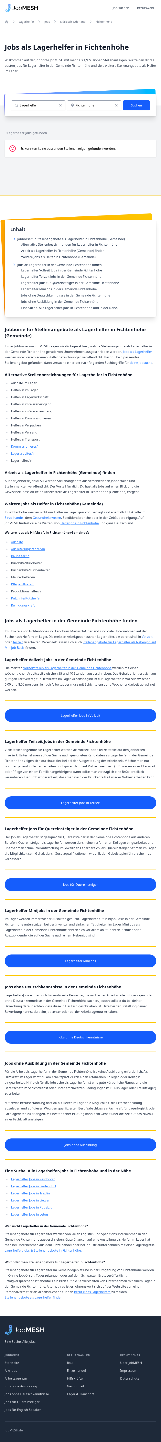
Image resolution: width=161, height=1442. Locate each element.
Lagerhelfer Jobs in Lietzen (30, 1200)
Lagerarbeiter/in (23, 453)
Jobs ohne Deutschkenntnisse (81, 1037)
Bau (70, 1363)
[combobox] (94, 105)
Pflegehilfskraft (22, 584)
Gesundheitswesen (47, 518)
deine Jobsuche (141, 362)
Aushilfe (17, 542)
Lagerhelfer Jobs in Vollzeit (80, 715)
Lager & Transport (80, 1394)
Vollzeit (147, 636)
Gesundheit (75, 1386)
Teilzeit (18, 642)
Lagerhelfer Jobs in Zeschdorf (33, 1179)
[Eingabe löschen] (60, 105)
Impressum (128, 1370)
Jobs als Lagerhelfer (137, 352)
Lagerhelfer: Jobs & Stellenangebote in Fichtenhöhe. (43, 1250)
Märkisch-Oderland (73, 21)
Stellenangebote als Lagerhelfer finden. (34, 1297)
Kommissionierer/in (25, 446)
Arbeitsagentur (16, 1378)
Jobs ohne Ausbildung (80, 1145)
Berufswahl (145, 8)
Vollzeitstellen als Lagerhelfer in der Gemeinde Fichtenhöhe (67, 668)
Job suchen (121, 8)
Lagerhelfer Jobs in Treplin (30, 1193)
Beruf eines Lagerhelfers (92, 1292)
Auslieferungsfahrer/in (28, 549)
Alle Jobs (11, 1370)
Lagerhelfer (26, 21)
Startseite (12, 1363)
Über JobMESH (131, 1363)
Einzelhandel (14, 518)
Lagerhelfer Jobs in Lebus (29, 1214)
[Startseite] (7, 22)
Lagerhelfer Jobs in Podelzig (31, 1207)
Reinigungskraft (23, 605)
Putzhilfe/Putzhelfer (26, 598)
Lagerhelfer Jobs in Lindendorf (33, 1186)
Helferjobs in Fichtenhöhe (79, 523)
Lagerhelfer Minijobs (80, 961)
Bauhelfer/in (20, 556)
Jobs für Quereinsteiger (80, 884)
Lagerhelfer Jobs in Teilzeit (80, 803)
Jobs (47, 21)
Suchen (136, 105)
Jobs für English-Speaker (23, 1410)
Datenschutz (129, 1378)
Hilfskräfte (75, 1378)
